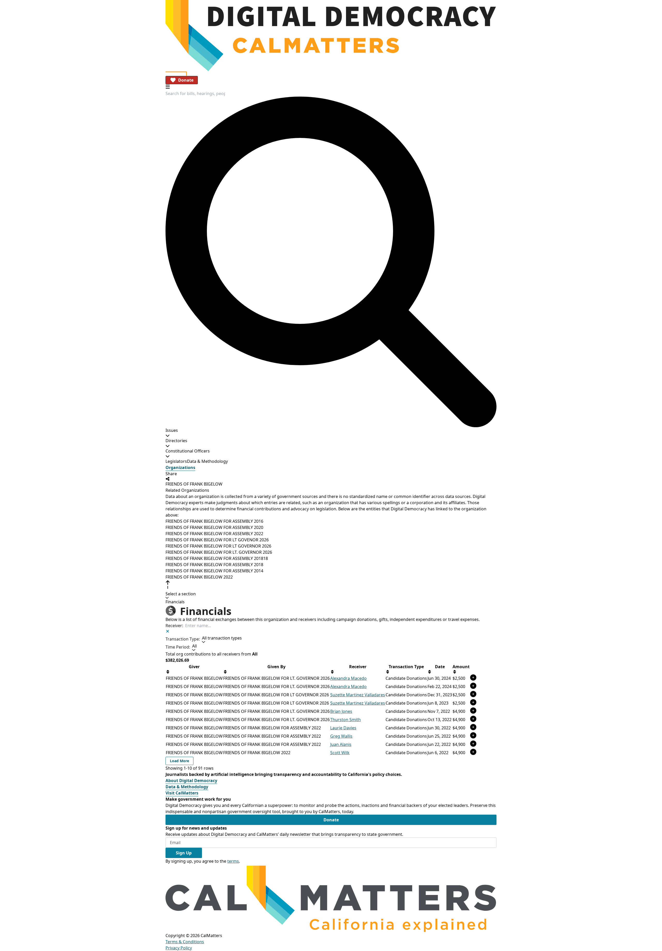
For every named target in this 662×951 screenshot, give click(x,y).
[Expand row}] (473, 677)
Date (440, 666)
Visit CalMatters (182, 793)
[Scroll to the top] (168, 584)
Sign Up (184, 853)
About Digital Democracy (191, 780)
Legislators (176, 461)
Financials (175, 602)
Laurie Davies (343, 728)
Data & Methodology (207, 461)
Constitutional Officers (188, 451)
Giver (194, 666)
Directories (176, 440)
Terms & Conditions (185, 942)
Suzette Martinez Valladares (357, 695)
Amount (461, 666)
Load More (179, 760)
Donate (185, 80)
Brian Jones (341, 711)
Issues (172, 430)
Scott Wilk (340, 752)
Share (171, 474)
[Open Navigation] (168, 86)
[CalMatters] (331, 898)
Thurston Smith (345, 719)
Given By (276, 666)
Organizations (180, 467)
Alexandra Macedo (348, 678)
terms (233, 861)
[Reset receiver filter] (168, 631)
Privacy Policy (179, 948)
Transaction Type (406, 666)
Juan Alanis (340, 744)
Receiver (357, 666)
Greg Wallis (341, 736)
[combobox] (195, 93)
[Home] (331, 35)
